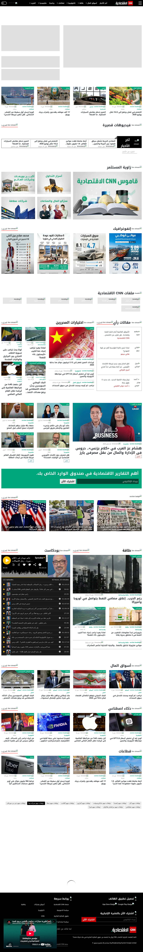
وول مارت (90, 502)
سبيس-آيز (30, 714)
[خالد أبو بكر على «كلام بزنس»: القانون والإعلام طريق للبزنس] (53, 410)
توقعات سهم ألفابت (67, 803)
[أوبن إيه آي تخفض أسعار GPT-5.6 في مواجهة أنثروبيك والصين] (125, 722)
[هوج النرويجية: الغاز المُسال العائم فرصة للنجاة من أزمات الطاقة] (17, 440)
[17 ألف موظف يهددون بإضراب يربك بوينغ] (53, 96)
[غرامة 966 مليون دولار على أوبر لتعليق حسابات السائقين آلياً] (17, 765)
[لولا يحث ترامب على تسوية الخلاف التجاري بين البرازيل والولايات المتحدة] (11, 334)
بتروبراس (138, 608)
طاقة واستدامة (42, 345)
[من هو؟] (54, 208)
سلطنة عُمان (137, 88)
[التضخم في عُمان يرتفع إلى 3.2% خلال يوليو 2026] (125, 96)
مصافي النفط (136, 556)
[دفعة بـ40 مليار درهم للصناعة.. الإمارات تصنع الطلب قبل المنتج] (17, 410)
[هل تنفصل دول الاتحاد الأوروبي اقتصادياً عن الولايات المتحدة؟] (53, 440)
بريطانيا (139, 757)
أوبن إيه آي (137, 714)
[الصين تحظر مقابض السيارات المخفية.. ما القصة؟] (89, 96)
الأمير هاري (137, 502)
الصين (103, 88)
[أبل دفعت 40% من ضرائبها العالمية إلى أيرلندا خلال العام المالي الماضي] (11, 369)
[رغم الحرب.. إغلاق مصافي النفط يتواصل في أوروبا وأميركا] (107, 574)
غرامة (32, 757)
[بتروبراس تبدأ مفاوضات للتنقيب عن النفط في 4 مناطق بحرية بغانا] (125, 616)
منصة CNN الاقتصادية (61, 944)
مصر (67, 404)
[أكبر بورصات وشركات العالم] (18, 183)
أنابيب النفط (41, 328)
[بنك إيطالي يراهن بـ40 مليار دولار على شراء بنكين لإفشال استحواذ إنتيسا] (53, 679)
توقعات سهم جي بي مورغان (16, 803)
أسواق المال (92, 3)
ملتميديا (126, 444)
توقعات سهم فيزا (94, 807)
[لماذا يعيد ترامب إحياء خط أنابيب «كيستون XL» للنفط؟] (35, 334)
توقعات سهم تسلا (52, 803)
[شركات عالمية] (18, 208)
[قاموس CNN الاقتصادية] (107, 195)
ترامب (139, 671)
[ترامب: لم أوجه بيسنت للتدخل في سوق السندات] (125, 679)
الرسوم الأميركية (40, 502)
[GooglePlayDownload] (125, 904)
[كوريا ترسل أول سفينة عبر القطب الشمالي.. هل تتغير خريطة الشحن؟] (17, 96)
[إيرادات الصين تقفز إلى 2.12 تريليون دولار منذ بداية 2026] (71, 342)
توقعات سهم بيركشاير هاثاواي (113, 807)
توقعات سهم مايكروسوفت (102, 803)
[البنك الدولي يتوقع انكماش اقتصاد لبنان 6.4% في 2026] (89, 679)
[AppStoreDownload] (109, 904)
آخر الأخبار (103, 3)
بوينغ (67, 88)
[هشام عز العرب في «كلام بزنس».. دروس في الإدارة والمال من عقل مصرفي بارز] (107, 422)
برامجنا (51, 3)
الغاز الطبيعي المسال (26, 434)
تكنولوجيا (71, 3)
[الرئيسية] (124, 3)
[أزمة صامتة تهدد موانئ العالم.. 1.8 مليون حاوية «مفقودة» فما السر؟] (125, 765)
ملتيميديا (43, 3)
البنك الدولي (101, 671)
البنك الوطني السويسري (37, 363)
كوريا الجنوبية (29, 88)
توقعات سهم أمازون (83, 803)
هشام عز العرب (136, 404)
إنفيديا (67, 714)
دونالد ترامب (17, 328)
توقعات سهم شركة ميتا (36, 803)
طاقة (81, 3)
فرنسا (67, 434)
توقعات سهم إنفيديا (120, 803)
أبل (20, 363)
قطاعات (61, 3)
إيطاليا (67, 671)
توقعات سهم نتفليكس (133, 807)
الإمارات (31, 404)
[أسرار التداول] (54, 183)
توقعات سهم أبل (134, 803)
